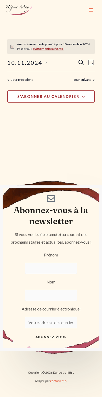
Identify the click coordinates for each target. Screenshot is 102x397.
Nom (51, 282)
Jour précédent (22, 80)
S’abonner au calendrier (48, 96)
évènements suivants (48, 49)
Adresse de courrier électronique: (51, 309)
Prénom (51, 255)
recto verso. (58, 381)
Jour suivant (82, 80)
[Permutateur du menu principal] (91, 9)
